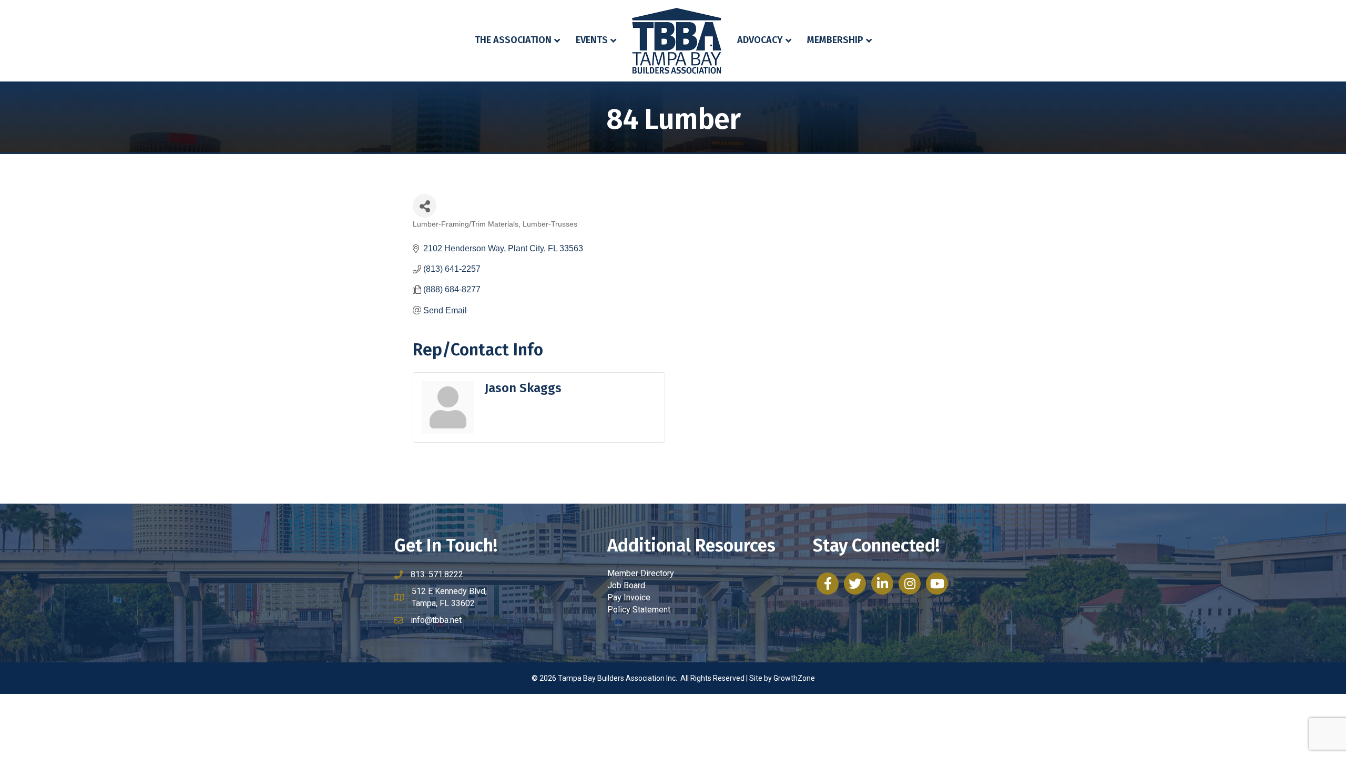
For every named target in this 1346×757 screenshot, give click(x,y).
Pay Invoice (628, 597)
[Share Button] (424, 206)
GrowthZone (794, 678)
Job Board (626, 585)
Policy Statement (638, 610)
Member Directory (640, 573)
